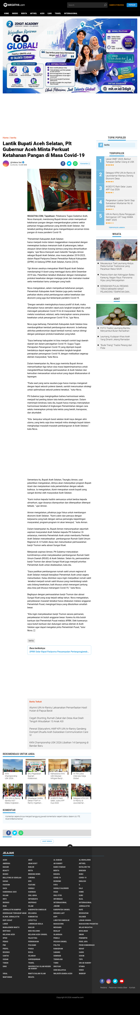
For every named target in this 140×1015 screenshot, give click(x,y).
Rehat (81, 949)
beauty (6, 870)
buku (81, 874)
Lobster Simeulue (61, 920)
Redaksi (103, 987)
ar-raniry (57, 863)
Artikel (33, 13)
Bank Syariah (59, 867)
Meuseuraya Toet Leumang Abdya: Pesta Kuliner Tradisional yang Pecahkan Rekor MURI (117, 266)
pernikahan (33, 941)
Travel (58, 13)
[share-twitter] (69, 163)
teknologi (58, 959)
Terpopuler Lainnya (117, 227)
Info (5, 899)
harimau (32, 892)
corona (31, 878)
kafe (81, 909)
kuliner (82, 917)
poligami (32, 945)
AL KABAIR (57, 860)
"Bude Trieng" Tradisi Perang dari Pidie (116, 346)
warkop (82, 973)
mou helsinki (34, 931)
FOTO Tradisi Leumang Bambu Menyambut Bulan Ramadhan (115, 329)
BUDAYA (56, 874)
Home (6, 13)
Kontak (132, 987)
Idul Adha (32, 895)
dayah (5, 881)
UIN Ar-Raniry (85, 963)
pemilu (56, 938)
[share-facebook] (63, 163)
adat (30, 860)
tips (81, 959)
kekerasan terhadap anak (15, 913)
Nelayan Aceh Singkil (37, 934)
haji (81, 888)
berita (24, 13)
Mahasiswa (58, 924)
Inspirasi (32, 902)
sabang (56, 952)
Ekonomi (57, 881)
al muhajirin (85, 860)
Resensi (6, 952)
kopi (55, 917)
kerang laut (59, 913)
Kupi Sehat (7, 920)
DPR (29, 881)
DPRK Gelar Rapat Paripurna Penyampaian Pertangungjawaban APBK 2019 (59, 651)
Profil (5, 949)
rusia (30, 952)
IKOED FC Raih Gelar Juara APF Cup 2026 (119, 188)
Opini (5, 938)
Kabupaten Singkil (61, 909)
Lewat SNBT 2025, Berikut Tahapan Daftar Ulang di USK (120, 160)
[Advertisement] (70, 112)
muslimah (83, 931)
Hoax (55, 892)
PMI (4, 945)
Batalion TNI (84, 867)
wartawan (7, 977)
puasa (31, 949)
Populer (132, 5)
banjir (31, 867)
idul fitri (57, 895)
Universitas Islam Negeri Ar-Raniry (39, 967)
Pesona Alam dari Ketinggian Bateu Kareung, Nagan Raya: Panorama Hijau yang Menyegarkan (117, 277)
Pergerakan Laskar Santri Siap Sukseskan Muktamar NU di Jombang (120, 203)
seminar (57, 956)
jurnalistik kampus (12, 909)
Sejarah (32, 956)
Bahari (6, 867)
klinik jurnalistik (11, 917)
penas (5, 941)
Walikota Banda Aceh (62, 973)
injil (81, 899)
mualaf (56, 931)
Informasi (58, 899)
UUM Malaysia (59, 970)
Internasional (70, 13)
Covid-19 (82, 878)
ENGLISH (82, 881)
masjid (31, 927)
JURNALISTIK (84, 906)
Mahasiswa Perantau (88, 924)
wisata (31, 977)
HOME (81, 892)
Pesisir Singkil (60, 941)
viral (5, 973)
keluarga (32, 913)
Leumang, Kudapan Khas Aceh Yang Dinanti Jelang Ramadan (115, 338)
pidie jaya (83, 941)
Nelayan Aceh (9, 934)
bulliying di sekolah (12, 878)
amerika (6, 863)
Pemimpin (83, 938)
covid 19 (57, 878)
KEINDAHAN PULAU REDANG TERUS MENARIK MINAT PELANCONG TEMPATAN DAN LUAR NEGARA (114, 289)
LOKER (5, 924)
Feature (31, 885)
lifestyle (32, 920)
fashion (6, 885)
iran (5, 906)
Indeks (15, 13)
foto (55, 885)
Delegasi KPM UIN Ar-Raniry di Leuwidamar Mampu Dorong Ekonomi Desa (120, 176)
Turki (55, 963)
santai (6, 956)
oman (81, 934)
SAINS (81, 952)
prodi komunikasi (87, 945)
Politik (56, 945)
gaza (5, 888)
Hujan (5, 895)
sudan (5, 959)
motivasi (7, 931)
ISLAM (30, 906)
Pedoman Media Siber (118, 987)
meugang (57, 927)
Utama (82, 966)
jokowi (56, 906)
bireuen (82, 870)
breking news (34, 874)
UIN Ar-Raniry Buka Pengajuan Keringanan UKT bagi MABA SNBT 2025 (120, 217)
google (31, 888)
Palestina (32, 938)
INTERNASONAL (85, 902)
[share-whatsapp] (75, 163)
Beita (30, 870)
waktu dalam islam (37, 973)
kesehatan (83, 913)
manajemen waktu (11, 927)
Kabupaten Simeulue (37, 909)
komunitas (33, 917)
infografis (33, 899)
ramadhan (58, 949)
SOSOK (81, 956)
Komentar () (85, 164)
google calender (61, 888)
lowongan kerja (35, 924)
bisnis (5, 874)
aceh (42, 13)
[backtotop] (70, 847)
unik (5, 966)
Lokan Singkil (85, 920)
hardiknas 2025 (10, 892)
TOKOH (5, 963)
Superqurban (34, 959)
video (81, 970)
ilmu (50, 13)
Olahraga (57, 934)
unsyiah (57, 966)
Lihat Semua (47, 841)
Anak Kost (32, 863)
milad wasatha (85, 927)
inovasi (6, 902)
